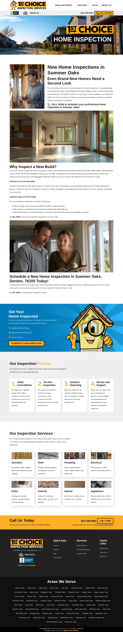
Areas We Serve (63, 5)
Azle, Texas (65, 588)
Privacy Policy (104, 548)
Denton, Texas (43, 596)
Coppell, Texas (86, 592)
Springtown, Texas (101, 613)
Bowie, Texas (34, 592)
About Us (106, 5)
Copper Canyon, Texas (101, 592)
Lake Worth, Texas (77, 605)
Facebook (31, 565)
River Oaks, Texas (21, 613)
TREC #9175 (103, 556)
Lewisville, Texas (103, 605)
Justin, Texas (29, 605)
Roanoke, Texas (35, 613)
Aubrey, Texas (54, 588)
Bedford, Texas (90, 588)
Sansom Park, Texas (73, 613)
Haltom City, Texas (60, 601)
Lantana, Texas (90, 605)
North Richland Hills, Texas (50, 609)
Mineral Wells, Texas (32, 609)
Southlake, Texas (87, 613)
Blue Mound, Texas (21, 592)
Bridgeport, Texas (46, 592)
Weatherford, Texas (67, 618)
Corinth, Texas (19, 596)
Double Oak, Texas (57, 596)
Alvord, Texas (31, 588)
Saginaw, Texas (47, 613)
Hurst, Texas (18, 605)
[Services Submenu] (89, 5)
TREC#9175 (29, 555)
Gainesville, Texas (32, 601)
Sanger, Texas (59, 613)
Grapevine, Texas (46, 601)
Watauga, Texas (53, 618)
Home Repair (57, 557)
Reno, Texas (107, 609)
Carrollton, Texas (60, 592)
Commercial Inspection (83, 549)
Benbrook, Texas (103, 588)
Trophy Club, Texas (39, 618)
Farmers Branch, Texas (84, 596)
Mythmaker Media (71, 630)
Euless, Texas (70, 596)
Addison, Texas (20, 588)
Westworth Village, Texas (96, 618)
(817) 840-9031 (87, 13)
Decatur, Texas (31, 596)
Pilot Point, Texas (94, 609)
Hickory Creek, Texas (86, 601)
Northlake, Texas (67, 609)
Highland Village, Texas (103, 601)
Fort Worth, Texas (18, 601)
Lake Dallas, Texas (63, 605)
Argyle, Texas (43, 588)
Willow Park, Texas (70, 622)
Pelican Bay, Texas (81, 609)
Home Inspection (82, 545)
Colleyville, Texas (73, 592)
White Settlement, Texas (54, 622)
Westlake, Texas (81, 618)
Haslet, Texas (73, 601)
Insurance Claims (81, 553)
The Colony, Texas (24, 618)
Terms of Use (103, 552)
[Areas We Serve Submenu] (74, 5)
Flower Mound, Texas (101, 596)
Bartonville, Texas (76, 588)
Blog (95, 5)
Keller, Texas (40, 605)
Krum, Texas (50, 605)
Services (82, 5)
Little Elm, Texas (17, 609)
